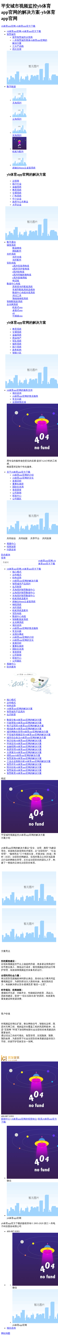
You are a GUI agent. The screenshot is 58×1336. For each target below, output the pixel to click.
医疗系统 (16, 347)
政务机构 (16, 350)
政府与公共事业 (20, 201)
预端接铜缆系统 (20, 298)
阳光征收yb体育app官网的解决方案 (24, 767)
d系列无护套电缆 (20, 269)
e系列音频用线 (19, 277)
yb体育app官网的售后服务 (25, 396)
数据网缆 (16, 248)
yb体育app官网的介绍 (23, 475)
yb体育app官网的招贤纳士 (24, 1119)
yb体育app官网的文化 (23, 478)
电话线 (15, 280)
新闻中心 (5, 1119)
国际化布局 (18, 487)
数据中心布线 (13, 283)
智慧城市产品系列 (21, 584)
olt (13, 313)
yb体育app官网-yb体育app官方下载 (18, 26)
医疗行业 (16, 184)
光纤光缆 (16, 257)
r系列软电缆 (18, 272)
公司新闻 (16, 493)
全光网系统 (12, 304)
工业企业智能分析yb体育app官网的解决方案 (29, 761)
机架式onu (17, 307)
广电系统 (16, 196)
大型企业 (16, 204)
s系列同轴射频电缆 (21, 275)
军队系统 (16, 341)
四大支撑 (16, 49)
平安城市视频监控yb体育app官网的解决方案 (29, 734)
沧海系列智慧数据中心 (23, 595)
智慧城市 (11, 34)
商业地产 (16, 338)
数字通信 (11, 242)
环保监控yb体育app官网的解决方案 (24, 743)
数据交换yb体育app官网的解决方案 (24, 720)
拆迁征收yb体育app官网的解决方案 (24, 740)
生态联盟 (16, 586)
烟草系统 (16, 344)
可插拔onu (17, 316)
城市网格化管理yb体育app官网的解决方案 (27, 731)
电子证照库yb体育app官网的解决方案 (25, 726)
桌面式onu (17, 310)
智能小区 (16, 353)
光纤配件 (16, 260)
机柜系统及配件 (20, 598)
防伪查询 (5, 555)
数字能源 (11, 86)
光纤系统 (11, 254)
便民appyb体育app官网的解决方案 (23, 755)
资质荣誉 (16, 490)
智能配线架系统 (15, 301)
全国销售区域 (19, 402)
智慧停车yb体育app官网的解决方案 (24, 764)
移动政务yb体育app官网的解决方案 (24, 728)
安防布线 (11, 263)
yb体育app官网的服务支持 (20, 390)
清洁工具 (16, 295)
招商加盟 (11, 546)
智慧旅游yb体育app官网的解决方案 (24, 770)
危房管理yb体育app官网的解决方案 (24, 749)
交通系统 (16, 193)
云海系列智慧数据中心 (23, 592)
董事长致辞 (18, 484)
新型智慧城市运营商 (22, 37)
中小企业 (16, 199)
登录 (3, 558)
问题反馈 (11, 549)
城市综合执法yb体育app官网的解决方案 (26, 737)
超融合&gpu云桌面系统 (23, 601)
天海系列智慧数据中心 (23, 589)
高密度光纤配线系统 (22, 286)
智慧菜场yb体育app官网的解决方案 (24, 758)
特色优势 (16, 578)
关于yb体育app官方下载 (18, 472)
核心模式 (16, 572)
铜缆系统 (11, 245)
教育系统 (16, 190)
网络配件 (16, 251)
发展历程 (16, 481)
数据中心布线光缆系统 (23, 292)
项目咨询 (16, 393)
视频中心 (11, 543)
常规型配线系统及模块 (23, 289)
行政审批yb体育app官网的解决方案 (24, 723)
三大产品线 (18, 46)
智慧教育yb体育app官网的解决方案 (24, 773)
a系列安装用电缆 (20, 266)
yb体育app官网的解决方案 (25, 581)
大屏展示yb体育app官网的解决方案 (24, 752)
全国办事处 (18, 634)
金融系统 (16, 187)
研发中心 (16, 496)
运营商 (15, 181)
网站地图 (5, 1333)
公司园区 (16, 498)
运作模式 (16, 575)
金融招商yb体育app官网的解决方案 (24, 746)
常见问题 (16, 399)
